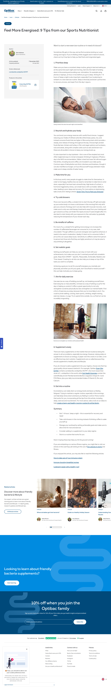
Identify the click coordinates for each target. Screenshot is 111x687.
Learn (79, 6)
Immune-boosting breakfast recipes (66, 462)
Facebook (70, 656)
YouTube (69, 663)
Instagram (70, 658)
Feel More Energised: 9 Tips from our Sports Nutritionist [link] (35, 17)
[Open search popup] (96, 11)
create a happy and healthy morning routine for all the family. (78, 403)
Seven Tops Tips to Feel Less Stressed (90, 192)
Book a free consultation (74, 653)
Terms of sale (93, 656)
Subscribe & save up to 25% (45, 11)
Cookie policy (92, 658)
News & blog (48, 663)
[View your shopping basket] (105, 11)
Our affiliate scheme (51, 661)
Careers (47, 656)
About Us (95, 6)
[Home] (9, 10)
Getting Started (71, 6)
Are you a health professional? (53, 666)
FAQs (46, 650)
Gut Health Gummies (89, 373)
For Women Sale (59, 11)
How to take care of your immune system (68, 458)
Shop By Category (29, 11)
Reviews (47, 658)
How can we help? (72, 650)
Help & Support (86, 6)
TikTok (69, 661)
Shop (19, 11)
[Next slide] (64, 527)
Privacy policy (92, 650)
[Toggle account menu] (101, 11)
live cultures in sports (94, 447)
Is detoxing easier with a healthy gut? (66, 467)
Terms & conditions (94, 653)
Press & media (71, 666)
